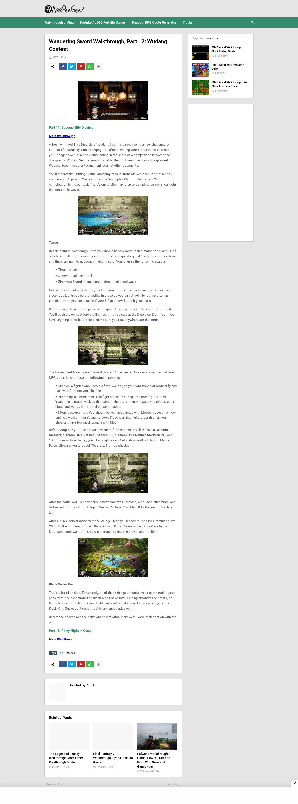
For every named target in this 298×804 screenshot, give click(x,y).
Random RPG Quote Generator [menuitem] (154, 22)
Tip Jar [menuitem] (188, 22)
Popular (197, 38)
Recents (212, 38)
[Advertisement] (221, 172)
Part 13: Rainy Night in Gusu (70, 631)
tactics (71, 653)
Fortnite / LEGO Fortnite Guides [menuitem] (103, 22)
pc (65, 57)
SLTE (55, 57)
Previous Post (54, 784)
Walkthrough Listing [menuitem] (59, 22)
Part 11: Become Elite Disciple (71, 128)
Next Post (174, 784)
